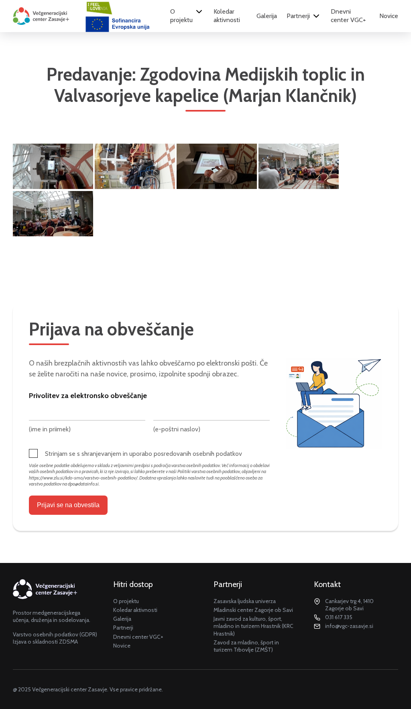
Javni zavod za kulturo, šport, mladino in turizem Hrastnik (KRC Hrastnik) (253, 626)
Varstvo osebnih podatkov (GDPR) (55, 634)
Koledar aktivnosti (227, 16)
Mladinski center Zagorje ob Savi (253, 610)
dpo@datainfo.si (83, 484)
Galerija (266, 16)
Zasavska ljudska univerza (245, 601)
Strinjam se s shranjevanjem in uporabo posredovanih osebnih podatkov (143, 453)
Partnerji (298, 16)
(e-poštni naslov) (176, 429)
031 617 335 (338, 617)
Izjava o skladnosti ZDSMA (45, 641)
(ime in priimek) (50, 429)
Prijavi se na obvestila (68, 505)
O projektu (181, 16)
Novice (388, 16)
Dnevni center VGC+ (348, 16)
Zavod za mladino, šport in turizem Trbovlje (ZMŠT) (246, 646)
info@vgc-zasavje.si (349, 626)
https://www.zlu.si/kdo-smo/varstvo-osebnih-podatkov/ (83, 478)
